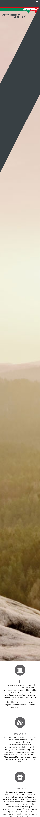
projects (20, 681)
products (20, 733)
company (20, 788)
